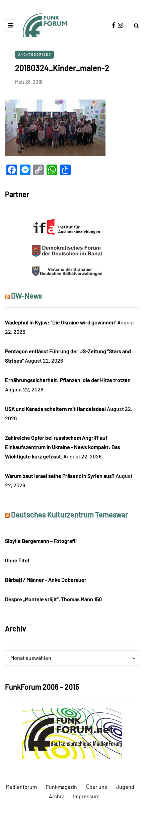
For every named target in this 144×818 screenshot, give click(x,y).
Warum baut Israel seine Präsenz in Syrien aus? (60, 476)
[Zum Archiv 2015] (72, 733)
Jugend (125, 786)
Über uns (96, 786)
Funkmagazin (61, 786)
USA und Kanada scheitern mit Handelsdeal (55, 408)
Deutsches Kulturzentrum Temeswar (69, 514)
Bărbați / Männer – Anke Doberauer (45, 579)
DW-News (26, 295)
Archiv (56, 796)
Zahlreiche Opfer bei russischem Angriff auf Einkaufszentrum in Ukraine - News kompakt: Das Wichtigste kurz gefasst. (62, 446)
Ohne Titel (17, 560)
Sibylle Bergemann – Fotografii (41, 541)
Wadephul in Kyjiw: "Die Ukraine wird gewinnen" (60, 322)
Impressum (86, 796)
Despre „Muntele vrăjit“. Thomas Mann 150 (53, 599)
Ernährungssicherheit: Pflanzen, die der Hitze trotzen (68, 380)
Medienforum (21, 786)
